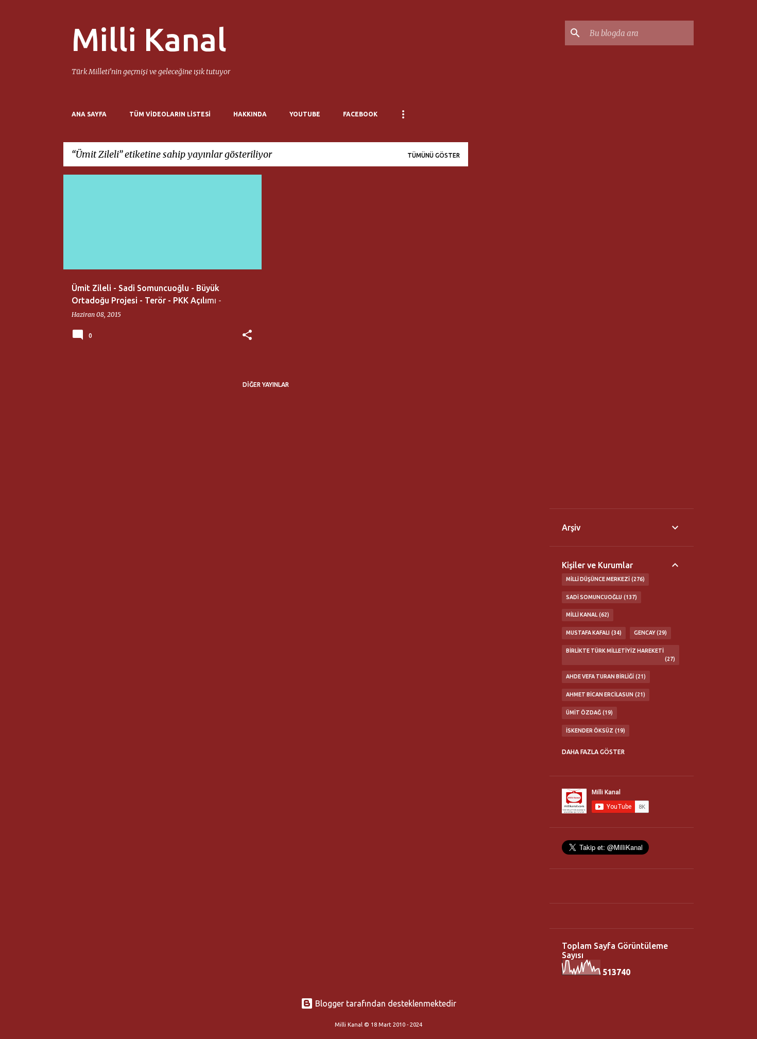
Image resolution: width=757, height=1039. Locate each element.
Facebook (360, 114)
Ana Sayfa (89, 114)
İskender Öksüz (594, 730)
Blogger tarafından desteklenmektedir (384, 1003)
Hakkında (250, 114)
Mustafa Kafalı (593, 632)
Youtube (304, 114)
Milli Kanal (149, 39)
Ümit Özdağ (588, 712)
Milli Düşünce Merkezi (604, 579)
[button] (247, 336)
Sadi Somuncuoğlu (600, 597)
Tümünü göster (433, 155)
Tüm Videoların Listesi (170, 114)
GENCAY (649, 632)
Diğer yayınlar (266, 384)
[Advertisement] (509, 329)
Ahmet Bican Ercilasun (604, 694)
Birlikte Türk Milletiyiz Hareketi (619, 655)
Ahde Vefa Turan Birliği (605, 676)
